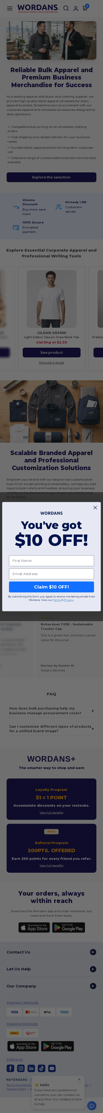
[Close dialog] (95, 507)
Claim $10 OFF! (51, 587)
